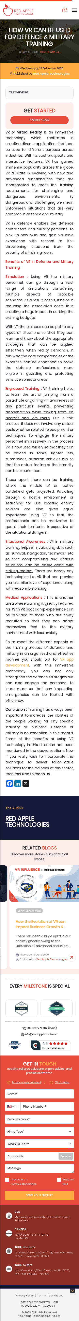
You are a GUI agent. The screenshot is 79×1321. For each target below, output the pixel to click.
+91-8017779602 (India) (41, 1028)
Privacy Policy (25, 1295)
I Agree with (23, 1181)
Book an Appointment (26, 1082)
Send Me (68, 1181)
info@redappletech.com (41, 1034)
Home (25, 51)
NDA (65, 1184)
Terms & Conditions (23, 1184)
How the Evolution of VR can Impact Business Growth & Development (34, 926)
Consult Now (39, 120)
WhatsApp (62, 1082)
